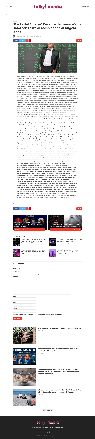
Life (43, 427)
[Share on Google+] (27, 40)
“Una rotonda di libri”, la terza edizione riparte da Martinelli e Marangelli (58, 350)
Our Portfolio (58, 427)
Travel (47, 427)
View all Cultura (46, 410)
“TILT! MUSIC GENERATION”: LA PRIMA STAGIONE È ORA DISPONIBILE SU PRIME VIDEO (33, 251)
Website (15, 308)
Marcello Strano (63, 255)
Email (14, 302)
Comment (15, 276)
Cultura (15, 20)
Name (14, 296)
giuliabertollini (21, 36)
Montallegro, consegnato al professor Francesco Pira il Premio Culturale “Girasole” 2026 (68, 251)
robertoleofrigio (27, 245)
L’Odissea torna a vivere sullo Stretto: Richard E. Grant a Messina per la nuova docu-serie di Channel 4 (60, 391)
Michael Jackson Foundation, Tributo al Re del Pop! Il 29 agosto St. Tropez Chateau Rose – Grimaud (33, 241)
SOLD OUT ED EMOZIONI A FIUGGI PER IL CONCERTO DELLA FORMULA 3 (69, 240)
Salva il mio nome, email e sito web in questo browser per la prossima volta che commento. (38, 314)
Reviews (38, 427)
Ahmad (56, 436)
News (51, 427)
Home (33, 427)
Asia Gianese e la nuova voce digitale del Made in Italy (59, 328)
